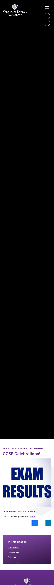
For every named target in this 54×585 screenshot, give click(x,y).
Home (6, 448)
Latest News (36, 448)
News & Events (19, 448)
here (32, 516)
